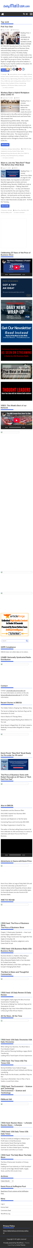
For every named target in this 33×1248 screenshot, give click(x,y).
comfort (25, 76)
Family (2, 79)
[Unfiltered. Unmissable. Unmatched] (2, 13)
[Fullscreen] (30, 274)
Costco (30, 76)
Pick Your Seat (7, 27)
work (24, 85)
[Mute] (27, 274)
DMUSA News (15, 30)
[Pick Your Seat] (10, 33)
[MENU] (31, 14)
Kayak (27, 79)
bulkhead (29, 74)
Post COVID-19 (25, 153)
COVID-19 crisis (27, 149)
